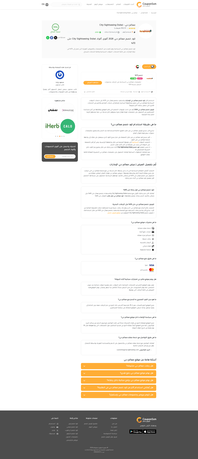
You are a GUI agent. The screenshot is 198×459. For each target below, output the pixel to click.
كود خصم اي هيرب (71, 430)
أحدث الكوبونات (128, 4)
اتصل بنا (114, 427)
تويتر (53, 430)
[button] (46, 4)
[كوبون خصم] (146, 4)
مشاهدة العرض (92, 83)
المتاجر (118, 4)
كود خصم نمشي (72, 427)
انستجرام (52, 424)
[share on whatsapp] (47, 37)
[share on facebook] (51, 37)
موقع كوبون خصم (114, 213)
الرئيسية (153, 13)
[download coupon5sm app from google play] (136, 432)
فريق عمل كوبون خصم (109, 437)
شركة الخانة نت (89, 450)
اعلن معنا (113, 430)
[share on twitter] (55, 37)
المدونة (89, 4)
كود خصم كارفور (72, 434)
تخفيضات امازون (72, 437)
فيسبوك (52, 434)
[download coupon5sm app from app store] (149, 432)
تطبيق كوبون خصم (90, 424)
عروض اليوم (98, 4)
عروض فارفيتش (72, 440)
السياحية (135, 142)
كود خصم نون (73, 424)
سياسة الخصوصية (110, 434)
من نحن (114, 424)
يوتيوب (52, 427)
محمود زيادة (60, 82)
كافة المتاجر (144, 13)
